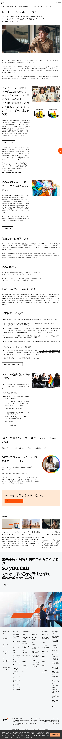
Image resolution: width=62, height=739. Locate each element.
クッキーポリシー (19, 737)
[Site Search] (56, 2)
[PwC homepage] (3, 2)
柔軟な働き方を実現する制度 (12, 364)
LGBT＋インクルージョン (45, 6)
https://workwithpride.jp (16, 159)
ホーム (2, 6)
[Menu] (59, 2)
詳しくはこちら (8, 142)
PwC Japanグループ (11, 6)
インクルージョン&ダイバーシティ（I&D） (27, 6)
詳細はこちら (7, 585)
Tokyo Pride (7, 228)
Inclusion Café (14, 412)
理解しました (55, 734)
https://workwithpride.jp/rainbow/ (11, 172)
